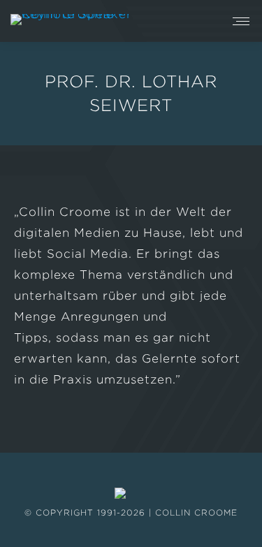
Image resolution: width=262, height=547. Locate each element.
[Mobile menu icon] (241, 21)
